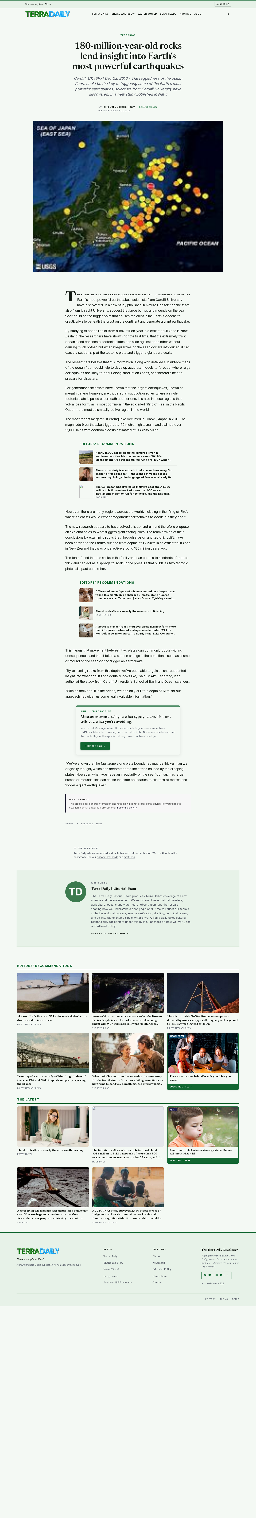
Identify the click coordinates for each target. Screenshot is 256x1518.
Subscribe (222, 4)
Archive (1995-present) (117, 1282)
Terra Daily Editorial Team (118, 106)
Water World (147, 14)
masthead (129, 856)
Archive (185, 14)
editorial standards (107, 856)
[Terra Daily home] (47, 14)
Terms (224, 1299)
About (198, 14)
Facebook (87, 823)
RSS (222, 1283)
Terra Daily (100, 14)
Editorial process (148, 107)
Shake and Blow (123, 14)
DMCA (235, 1299)
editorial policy (106, 926)
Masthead (159, 1262)
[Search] (228, 14)
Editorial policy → (127, 807)
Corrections (160, 1276)
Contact (157, 1282)
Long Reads (168, 14)
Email (99, 823)
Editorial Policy (162, 1269)
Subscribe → (216, 1275)
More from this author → (110, 933)
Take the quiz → (95, 745)
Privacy (210, 1299)
